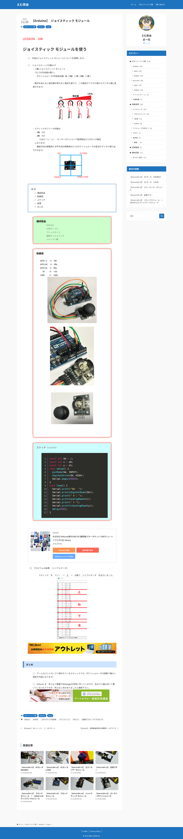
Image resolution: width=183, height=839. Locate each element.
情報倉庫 (137, 104)
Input (48, 27)
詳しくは (146, 43)
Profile (85, 831)
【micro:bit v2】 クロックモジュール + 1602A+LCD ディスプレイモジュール (147, 201)
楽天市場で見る (87, 550)
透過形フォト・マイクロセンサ (92, 719)
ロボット (76, 719)
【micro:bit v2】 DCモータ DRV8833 (145, 177)
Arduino (41, 27)
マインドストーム (141, 94)
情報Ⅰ (138, 142)
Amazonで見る (64, 550)
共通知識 (137, 99)
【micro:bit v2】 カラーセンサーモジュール (146, 188)
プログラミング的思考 (48, 719)
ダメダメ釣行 (139, 157)
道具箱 (137, 137)
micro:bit (138, 80)
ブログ (137, 133)
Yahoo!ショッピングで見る (64, 556)
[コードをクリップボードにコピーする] (104, 459)
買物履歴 (137, 147)
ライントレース (64, 719)
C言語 (138, 119)
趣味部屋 (137, 152)
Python (138, 123)
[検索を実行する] (161, 216)
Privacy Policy (95, 831)
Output (138, 76)
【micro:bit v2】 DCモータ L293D (144, 182)
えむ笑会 (23, 4)
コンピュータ (139, 109)
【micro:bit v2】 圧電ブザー (141, 195)
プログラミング (141, 114)
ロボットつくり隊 (29, 27)
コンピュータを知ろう (142, 128)
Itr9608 (35, 719)
